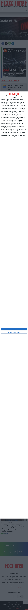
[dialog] (14, 305)
